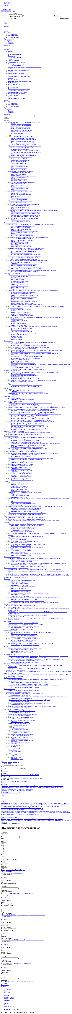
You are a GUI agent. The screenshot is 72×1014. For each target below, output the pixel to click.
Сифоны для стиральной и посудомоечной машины (33, 819)
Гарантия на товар (13, 37)
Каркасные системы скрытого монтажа (19, 81)
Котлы (10, 86)
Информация (5, 985)
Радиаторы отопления (14, 53)
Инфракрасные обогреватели (16, 93)
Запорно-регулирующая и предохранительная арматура (24, 67)
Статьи (6, 1003)
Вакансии (11, 43)
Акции (6, 31)
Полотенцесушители (14, 84)
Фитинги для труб (13, 60)
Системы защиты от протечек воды (18, 90)
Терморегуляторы (13, 95)
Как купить (7, 32)
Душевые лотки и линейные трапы (18, 70)
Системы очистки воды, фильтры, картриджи (21, 97)
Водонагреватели (13, 87)
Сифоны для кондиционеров (9, 819)
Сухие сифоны (56, 820)
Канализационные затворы (16, 73)
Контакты (7, 45)
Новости (10, 42)
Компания (4, 983)
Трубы (10, 59)
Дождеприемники (13, 79)
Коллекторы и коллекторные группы (19, 89)
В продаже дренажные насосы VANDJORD (14, 781)
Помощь (3, 986)
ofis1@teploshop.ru (9, 11)
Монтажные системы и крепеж (17, 98)
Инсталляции (12, 82)
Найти (6, 117)
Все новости (4, 771)
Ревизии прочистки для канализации (19, 76)
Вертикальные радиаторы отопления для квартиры (16, 790)
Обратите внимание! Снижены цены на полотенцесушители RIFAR (21, 778)
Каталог (6, 26)
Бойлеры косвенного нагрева (16, 62)
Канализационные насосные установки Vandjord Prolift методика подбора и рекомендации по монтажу (31, 787)
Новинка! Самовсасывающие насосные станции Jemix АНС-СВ (20, 775)
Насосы (10, 51)
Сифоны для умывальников (13, 820)
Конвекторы (11, 56)
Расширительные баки (14, 65)
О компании (8, 40)
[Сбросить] (2, 865)
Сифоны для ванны (27, 820)
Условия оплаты (12, 34)
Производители (9, 39)
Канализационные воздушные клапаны (19, 75)
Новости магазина (8, 767)
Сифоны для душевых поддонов (42, 820)
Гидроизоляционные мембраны (17, 92)
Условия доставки (13, 35)
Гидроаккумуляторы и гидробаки (18, 64)
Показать (3, 866)
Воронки (10, 78)
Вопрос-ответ (8, 1005)
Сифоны (10, 71)
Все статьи (4, 784)
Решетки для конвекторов (15, 57)
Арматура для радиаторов (15, 54)
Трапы (10, 68)
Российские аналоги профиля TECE (11, 793)
